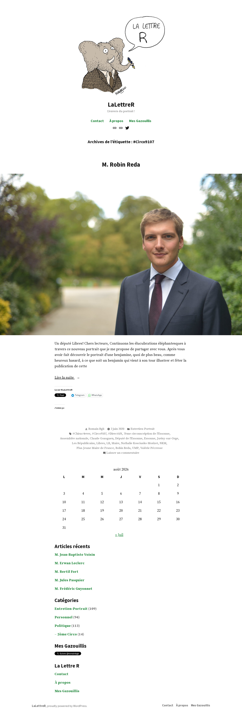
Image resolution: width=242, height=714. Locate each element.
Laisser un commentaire (122, 453)
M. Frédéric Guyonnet (73, 589)
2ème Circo (67, 634)
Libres (100, 443)
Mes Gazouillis (140, 121)
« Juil (119, 535)
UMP (135, 448)
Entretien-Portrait (142, 429)
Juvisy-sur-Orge (167, 438)
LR (108, 443)
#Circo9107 (99, 434)
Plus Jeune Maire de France (95, 448)
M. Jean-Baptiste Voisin (75, 555)
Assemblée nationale (74, 438)
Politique (63, 626)
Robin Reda (123, 448)
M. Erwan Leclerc (70, 563)
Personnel (63, 617)
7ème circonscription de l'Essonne (147, 434)
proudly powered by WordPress (67, 706)
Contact (97, 121)
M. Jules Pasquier (70, 580)
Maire (115, 443)
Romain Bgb (96, 429)
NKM (163, 443)
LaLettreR (121, 104)
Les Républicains (83, 443)
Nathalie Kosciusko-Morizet (139, 443)
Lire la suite (70, 378)
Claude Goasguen (102, 438)
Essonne (149, 438)
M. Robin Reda (121, 164)
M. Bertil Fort (66, 572)
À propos (116, 121)
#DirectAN (115, 434)
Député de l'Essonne (128, 438)
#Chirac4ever (81, 434)
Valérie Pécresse (151, 448)
